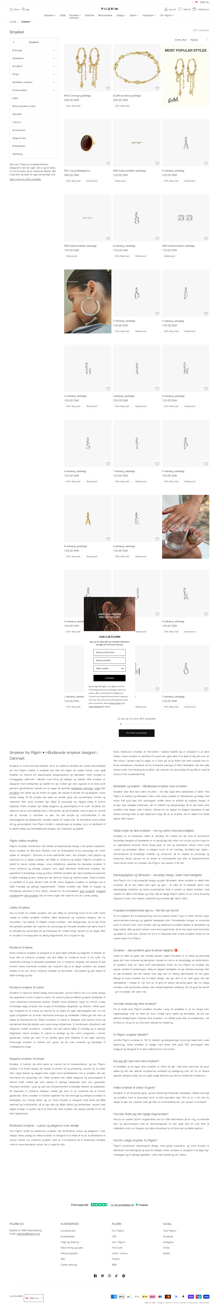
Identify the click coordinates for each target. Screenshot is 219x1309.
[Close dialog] (131, 601)
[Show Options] (122, 668)
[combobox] (108, 668)
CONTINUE (109, 678)
